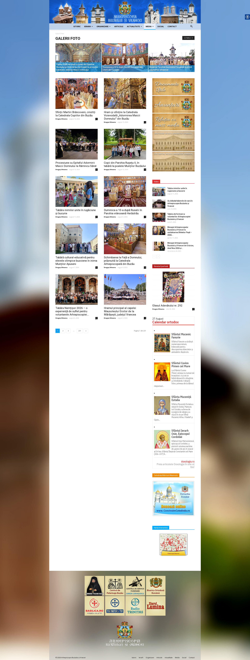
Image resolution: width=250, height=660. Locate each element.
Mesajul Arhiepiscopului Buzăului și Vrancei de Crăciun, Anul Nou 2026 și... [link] (180, 245)
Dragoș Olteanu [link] (61, 119)
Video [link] (156, 182)
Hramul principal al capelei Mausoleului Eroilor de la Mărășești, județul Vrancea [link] (120, 311)
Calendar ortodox (165, 322)
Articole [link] (118, 26)
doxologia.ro (187, 461)
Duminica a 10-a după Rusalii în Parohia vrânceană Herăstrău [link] (123, 212)
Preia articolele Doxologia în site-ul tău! (175, 465)
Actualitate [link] (133, 26)
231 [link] (79, 331)
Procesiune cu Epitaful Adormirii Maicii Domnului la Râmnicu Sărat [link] (75, 164)
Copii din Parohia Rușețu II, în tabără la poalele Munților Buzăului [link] (125, 164)
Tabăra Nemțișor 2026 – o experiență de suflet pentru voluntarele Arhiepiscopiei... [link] (72, 311)
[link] (125, 11)
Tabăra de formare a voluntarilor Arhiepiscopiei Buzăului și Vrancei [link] (178, 216)
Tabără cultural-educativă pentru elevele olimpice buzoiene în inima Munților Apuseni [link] (76, 261)
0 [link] (96, 119)
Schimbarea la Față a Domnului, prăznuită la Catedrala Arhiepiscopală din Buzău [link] (123, 261)
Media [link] (149, 26)
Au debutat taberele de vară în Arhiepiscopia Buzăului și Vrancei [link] (180, 203)
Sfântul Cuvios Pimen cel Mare (180, 364)
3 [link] (68, 331)
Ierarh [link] (87, 26)
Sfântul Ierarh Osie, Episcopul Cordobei (180, 433)
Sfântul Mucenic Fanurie (181, 336)
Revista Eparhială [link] (161, 266)
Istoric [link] (77, 26)
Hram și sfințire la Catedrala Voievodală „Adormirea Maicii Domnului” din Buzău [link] (122, 115)
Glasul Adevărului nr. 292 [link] (167, 305)
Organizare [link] (102, 26)
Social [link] (160, 26)
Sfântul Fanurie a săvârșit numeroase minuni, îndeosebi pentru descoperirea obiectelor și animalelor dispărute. (182, 346)
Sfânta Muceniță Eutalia (181, 398)
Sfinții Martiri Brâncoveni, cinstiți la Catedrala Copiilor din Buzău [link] (75, 114)
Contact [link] (172, 26)
